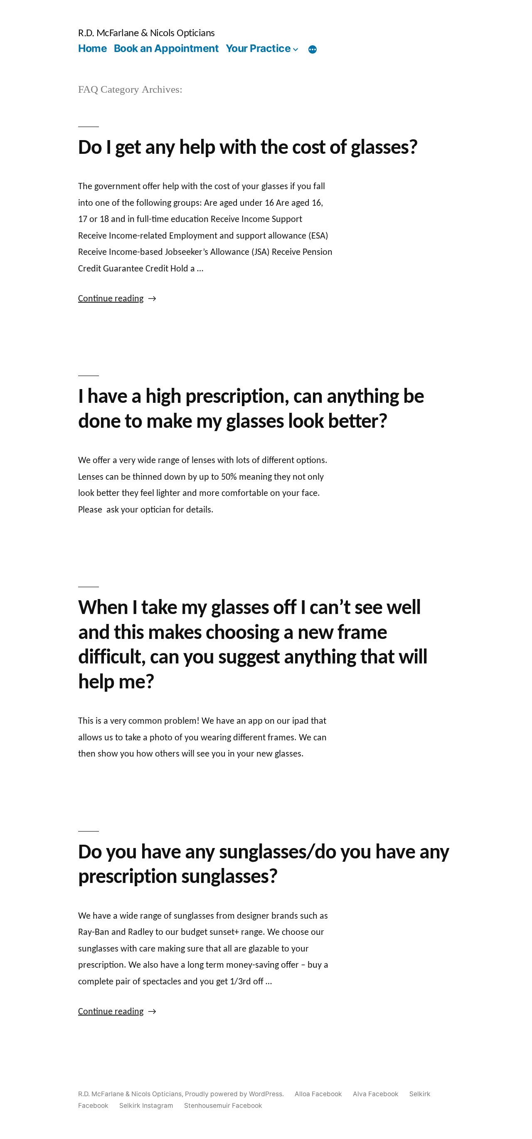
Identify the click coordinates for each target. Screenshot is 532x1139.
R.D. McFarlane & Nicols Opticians (146, 33)
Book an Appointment (166, 48)
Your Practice (258, 48)
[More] (313, 50)
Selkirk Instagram (146, 1105)
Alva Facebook (376, 1094)
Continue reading (117, 299)
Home (92, 48)
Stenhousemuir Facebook (223, 1105)
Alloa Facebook (318, 1094)
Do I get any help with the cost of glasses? (248, 148)
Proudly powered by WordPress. (235, 1094)
